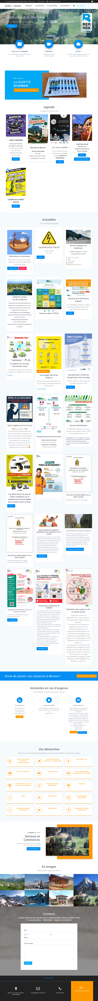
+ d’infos (16, 159)
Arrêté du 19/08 (13, 268)
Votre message (29, 943)
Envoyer (28, 963)
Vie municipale (39, 5)
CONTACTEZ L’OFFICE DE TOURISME (86, 676)
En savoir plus (12, 620)
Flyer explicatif (82, 732)
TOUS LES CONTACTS (34, 848)
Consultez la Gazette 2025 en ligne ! (26, 90)
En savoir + (70, 387)
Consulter (9, 375)
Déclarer (11, 505)
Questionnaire (41, 556)
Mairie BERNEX (13, 6)
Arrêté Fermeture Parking (82, 159)
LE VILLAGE (12, 26)
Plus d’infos (19, 716)
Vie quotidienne (52, 5)
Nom (25, 930)
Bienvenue (29, 5)
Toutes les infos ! (41, 389)
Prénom (26, 934)
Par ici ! (82, 155)
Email (26, 937)
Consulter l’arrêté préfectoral (75, 549)
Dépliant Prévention (43, 371)
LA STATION (25, 26)
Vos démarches (64, 5)
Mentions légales (49, 978)
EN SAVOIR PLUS (42, 648)
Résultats (16, 206)
